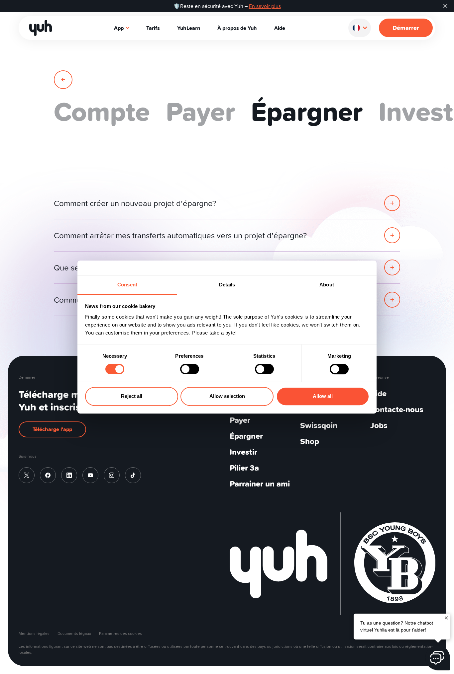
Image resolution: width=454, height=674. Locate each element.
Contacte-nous (396, 409)
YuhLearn (188, 28)
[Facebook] (48, 475)
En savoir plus (265, 6)
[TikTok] (133, 475)
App (119, 28)
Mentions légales (34, 633)
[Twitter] (27, 475)
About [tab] (326, 284)
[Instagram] (112, 475)
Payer (240, 420)
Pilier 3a (244, 468)
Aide (279, 28)
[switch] (189, 369)
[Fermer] (446, 617)
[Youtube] (90, 475)
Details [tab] (227, 284)
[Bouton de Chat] (437, 657)
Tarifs (153, 28)
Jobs (379, 425)
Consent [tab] (127, 284)
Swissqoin (318, 425)
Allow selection (227, 396)
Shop (309, 441)
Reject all (131, 396)
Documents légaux (74, 633)
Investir (243, 452)
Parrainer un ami (260, 483)
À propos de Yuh (237, 28)
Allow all (323, 396)
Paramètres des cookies (120, 633)
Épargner (246, 436)
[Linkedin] (69, 475)
